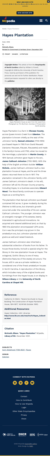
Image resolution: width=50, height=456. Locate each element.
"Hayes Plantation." (27, 333)
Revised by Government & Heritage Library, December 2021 (22, 49)
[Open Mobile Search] (46, 20)
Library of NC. (10, 336)
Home (4, 29)
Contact (24, 396)
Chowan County (36, 131)
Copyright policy (31, 444)
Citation (24, 54)
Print (7, 54)
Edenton (36, 134)
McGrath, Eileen (8, 47)
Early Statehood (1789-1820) (13, 350)
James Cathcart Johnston (14, 161)
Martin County (37, 154)
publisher (11, 81)
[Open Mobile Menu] (41, 20)
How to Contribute (24, 400)
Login (24, 407)
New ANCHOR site (25, 13)
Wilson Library (9, 279)
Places (28, 350)
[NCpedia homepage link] (8, 19)
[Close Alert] (48, 1)
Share (15, 54)
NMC (31, 446)
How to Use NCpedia (24, 404)
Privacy (24, 415)
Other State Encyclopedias (24, 411)
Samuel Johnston (26, 141)
